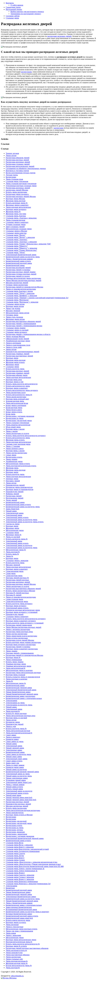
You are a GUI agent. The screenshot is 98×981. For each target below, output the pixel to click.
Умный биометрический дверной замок (22, 694)
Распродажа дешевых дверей (17, 354)
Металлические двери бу (16, 550)
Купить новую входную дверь (18, 920)
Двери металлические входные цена (20, 716)
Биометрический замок (15, 265)
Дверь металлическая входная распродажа (23, 810)
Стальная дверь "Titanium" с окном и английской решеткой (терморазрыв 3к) (37, 298)
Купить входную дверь (15, 369)
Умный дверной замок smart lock (19, 797)
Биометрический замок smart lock (19, 918)
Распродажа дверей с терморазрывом (21, 324)
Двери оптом (11, 156)
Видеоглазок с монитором (16, 834)
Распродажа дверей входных (17, 580)
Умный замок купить (14, 787)
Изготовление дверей (14, 498)
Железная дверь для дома (16, 214)
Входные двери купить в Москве (19, 815)
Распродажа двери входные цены (19, 632)
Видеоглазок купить (14, 457)
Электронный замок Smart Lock (19, 782)
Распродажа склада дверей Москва (20, 640)
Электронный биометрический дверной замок (25, 838)
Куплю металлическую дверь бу (19, 965)
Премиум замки (12, 739)
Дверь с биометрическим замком (19, 903)
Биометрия (10, 888)
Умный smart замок (13, 795)
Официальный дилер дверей (17, 339)
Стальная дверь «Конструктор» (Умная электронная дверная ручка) (33, 864)
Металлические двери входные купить (21, 929)
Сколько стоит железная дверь (18, 444)
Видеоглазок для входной (16, 821)
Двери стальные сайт (14, 959)
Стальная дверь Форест (15, 873)
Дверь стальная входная (15, 220)
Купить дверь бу (12, 554)
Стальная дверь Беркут (15, 858)
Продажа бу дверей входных (17, 593)
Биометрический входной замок (19, 263)
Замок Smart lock (12, 509)
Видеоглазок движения (15, 832)
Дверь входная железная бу (17, 961)
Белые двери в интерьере (16, 405)
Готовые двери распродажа (17, 285)
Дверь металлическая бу (15, 668)
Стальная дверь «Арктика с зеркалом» (21, 218)
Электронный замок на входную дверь (21, 520)
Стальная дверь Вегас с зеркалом (19, 845)
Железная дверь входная (15, 201)
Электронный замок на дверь (18, 774)
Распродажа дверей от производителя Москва (24, 287)
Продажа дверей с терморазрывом (20, 653)
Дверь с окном (12, 431)
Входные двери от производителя (19, 489)
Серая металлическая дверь (17, 601)
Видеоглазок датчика (14, 830)
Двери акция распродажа (16, 397)
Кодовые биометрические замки (19, 914)
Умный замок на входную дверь (19, 776)
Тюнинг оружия (12, 153)
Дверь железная (12, 925)
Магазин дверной (13, 311)
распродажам (26, 72)
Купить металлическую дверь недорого (22, 390)
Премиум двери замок (15, 767)
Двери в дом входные (14, 927)
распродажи (58, 128)
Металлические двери (15, 530)
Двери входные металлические (18, 207)
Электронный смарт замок (16, 759)
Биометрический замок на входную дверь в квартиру (27, 912)
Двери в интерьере (13, 343)
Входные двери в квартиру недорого (21, 621)
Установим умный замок (16, 780)
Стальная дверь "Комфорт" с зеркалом (21, 296)
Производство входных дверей (18, 804)
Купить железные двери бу (17, 203)
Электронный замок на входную (19, 545)
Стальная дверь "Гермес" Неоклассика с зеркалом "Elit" (28, 244)
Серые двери (11, 455)
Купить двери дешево (14, 662)
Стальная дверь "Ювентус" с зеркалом (21, 248)
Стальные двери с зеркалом (17, 560)
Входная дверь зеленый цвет (17, 399)
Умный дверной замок (15, 748)
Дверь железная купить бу (16, 950)
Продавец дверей (13, 481)
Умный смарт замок (14, 757)
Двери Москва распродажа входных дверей (23, 280)
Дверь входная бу (13, 552)
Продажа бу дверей (13, 595)
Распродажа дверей (14, 496)
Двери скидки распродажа (16, 634)
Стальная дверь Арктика (16, 216)
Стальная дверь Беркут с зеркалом (20, 847)
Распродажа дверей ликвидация (19, 625)
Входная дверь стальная (15, 675)
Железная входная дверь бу (17, 963)
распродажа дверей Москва (17, 190)
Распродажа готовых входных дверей (21, 274)
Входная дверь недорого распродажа (21, 645)
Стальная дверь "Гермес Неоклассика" (21, 250)
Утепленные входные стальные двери (21, 186)
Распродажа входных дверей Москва (21, 196)
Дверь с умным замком (15, 785)
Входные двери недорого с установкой (21, 612)
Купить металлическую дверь (18, 386)
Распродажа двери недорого (17, 194)
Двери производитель (15, 813)
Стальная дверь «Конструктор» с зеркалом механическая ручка (31, 862)
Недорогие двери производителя (19, 487)
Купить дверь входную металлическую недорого (26, 436)
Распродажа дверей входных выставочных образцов (27, 948)
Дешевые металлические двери (18, 666)
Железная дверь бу (13, 212)
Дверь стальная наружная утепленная (21, 184)
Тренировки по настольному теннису (26, 14)
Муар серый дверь (13, 427)
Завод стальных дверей (15, 227)
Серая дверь (11, 573)
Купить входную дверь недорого (19, 604)
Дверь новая (11, 933)
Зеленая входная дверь (15, 401)
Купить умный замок (14, 789)
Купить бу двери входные (16, 713)
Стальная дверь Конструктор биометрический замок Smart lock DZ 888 (35, 866)
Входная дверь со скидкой (16, 718)
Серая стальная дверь (14, 599)
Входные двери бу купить (16, 946)
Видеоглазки (11, 177)
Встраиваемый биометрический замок (21, 909)
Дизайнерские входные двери (18, 341)
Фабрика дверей (12, 494)
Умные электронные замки (17, 778)
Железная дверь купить (15, 362)
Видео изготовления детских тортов (20, 173)
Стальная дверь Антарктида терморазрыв (23, 851)
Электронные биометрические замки (21, 897)
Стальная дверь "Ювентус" (17, 246)
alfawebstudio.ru (17, 976)
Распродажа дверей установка (18, 270)
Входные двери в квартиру (17, 388)
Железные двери (12, 364)
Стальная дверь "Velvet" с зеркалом (20, 293)
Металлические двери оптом (17, 313)
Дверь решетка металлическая (18, 425)
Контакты (10, 3)
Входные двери (12, 358)
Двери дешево (11, 459)
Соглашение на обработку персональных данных (26, 168)
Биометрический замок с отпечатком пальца (24, 698)
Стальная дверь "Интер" (16, 235)
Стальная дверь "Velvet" (15, 252)
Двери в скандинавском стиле (18, 345)
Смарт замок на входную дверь (18, 754)
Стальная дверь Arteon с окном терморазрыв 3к (25, 869)
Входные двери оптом (15, 306)
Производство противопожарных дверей (22, 352)
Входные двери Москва (15, 199)
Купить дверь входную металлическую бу (23, 944)
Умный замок (11, 511)
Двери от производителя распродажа (21, 289)
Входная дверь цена (14, 380)
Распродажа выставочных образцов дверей (23, 321)
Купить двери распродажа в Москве (20, 591)
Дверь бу (9, 681)
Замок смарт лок (12, 763)
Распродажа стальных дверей (18, 164)
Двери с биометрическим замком (19, 259)
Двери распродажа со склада (17, 433)
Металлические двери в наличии (19, 670)
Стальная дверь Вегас (14, 843)
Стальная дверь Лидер (15, 856)
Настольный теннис (14, 9)
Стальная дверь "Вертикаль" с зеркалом (22, 302)
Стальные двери (12, 18)
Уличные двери (12, 479)
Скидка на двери (12, 524)
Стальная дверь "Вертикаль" (17, 300)
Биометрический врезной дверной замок (22, 772)
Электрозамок (11, 701)
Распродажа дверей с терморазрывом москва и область (28, 334)
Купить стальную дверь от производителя (23, 677)
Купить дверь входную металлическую (22, 384)
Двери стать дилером (14, 317)
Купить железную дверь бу (17, 539)
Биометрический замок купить (18, 261)
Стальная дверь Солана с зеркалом (20, 877)
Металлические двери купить (18, 464)
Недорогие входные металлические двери (23, 610)
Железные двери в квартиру (17, 205)
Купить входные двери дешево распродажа (23, 642)
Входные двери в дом (14, 382)
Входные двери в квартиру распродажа (22, 649)
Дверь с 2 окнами (13, 446)
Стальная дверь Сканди (15, 853)
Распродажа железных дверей (18, 162)
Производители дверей (15, 485)
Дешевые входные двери (16, 664)
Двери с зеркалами (13, 935)
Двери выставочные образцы (18, 955)
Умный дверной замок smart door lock (21, 800)
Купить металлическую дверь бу (19, 395)
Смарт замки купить (14, 761)
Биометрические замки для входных (20, 696)
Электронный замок (14, 515)
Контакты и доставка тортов (17, 171)
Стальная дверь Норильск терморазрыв (22, 881)
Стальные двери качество (16, 233)
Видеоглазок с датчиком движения (20, 416)
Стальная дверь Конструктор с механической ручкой (27, 849)
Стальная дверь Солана (15, 860)
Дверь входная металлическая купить (21, 466)
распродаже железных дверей (59, 36)
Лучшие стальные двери (16, 224)
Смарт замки (11, 735)
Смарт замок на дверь (14, 741)
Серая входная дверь (14, 576)
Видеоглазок (11, 819)
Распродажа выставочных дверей (19, 356)
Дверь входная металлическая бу (19, 733)
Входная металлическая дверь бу (19, 942)
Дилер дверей (11, 500)
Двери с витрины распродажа (18, 629)
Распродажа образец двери (16, 375)
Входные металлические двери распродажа (23, 278)
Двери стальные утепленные (17, 423)
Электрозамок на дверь (15, 703)
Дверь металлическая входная (18, 731)
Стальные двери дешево (15, 328)
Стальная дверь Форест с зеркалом (20, 879)
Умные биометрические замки (18, 692)
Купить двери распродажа (16, 192)
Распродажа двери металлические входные (23, 673)
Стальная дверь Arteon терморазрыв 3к (21, 871)
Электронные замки (14, 750)
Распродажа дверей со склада (18, 276)
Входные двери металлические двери (21, 940)
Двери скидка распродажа (16, 453)
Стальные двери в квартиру (17, 222)
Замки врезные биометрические (19, 907)
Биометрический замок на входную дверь (23, 257)
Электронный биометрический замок (21, 255)
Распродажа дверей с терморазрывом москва (24, 326)
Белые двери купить (14, 412)
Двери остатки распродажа (17, 638)
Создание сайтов (12, 16)
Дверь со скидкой (13, 537)
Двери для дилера (13, 308)
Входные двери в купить (16, 922)
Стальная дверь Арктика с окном (19, 291)
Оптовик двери (12, 315)
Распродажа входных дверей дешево (20, 272)
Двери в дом (11, 726)
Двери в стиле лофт (14, 347)
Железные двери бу (13, 535)
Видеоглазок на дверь (14, 418)
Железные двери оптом (15, 319)
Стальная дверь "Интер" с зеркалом (20, 237)
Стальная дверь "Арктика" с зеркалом (21, 242)
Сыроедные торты (13, 7)
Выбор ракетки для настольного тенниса (27, 12)
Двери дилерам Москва (15, 336)
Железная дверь (12, 468)
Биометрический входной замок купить (22, 916)
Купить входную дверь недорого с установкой (25, 623)
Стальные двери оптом (15, 304)
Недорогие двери (13, 722)
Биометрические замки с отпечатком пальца (24, 905)
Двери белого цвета (14, 410)
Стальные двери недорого (16, 332)
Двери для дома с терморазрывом (19, 931)
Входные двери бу (13, 657)
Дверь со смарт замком (15, 765)
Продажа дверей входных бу (17, 578)
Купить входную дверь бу (16, 729)
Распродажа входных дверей (17, 160)
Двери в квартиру (13, 737)
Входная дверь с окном (15, 429)
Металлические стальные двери (19, 229)
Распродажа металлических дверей (20, 166)
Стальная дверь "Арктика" (16, 240)
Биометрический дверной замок (19, 688)
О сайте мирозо (17, 5)
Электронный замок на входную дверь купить (25, 522)
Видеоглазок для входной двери (19, 420)
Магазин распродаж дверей (17, 283)
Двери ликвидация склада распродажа (21, 636)
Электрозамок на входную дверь (19, 705)
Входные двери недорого (16, 209)
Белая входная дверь (14, 408)
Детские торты (12, 175)
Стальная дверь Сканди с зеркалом (20, 875)
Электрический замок (15, 513)
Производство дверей (14, 492)
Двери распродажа (13, 957)
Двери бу (9, 556)
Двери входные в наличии (16, 679)
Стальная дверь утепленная (17, 181)
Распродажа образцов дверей (17, 158)
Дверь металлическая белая (17, 403)
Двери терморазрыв (14, 660)
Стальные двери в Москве (16, 231)
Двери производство (14, 953)
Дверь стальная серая (14, 179)
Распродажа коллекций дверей (18, 268)
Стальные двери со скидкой (17, 330)
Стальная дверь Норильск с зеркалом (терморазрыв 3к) (28, 884)
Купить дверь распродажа (16, 808)
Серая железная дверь (14, 571)
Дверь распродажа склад (16, 392)
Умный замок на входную (16, 769)
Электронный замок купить (17, 517)
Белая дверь (10, 414)
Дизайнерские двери (14, 461)
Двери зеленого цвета (15, 448)
